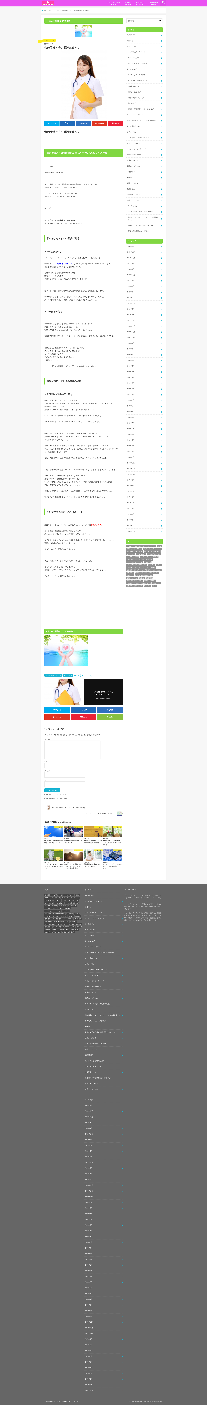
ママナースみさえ (147, 559)
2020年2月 (130, 383)
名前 (46, 761)
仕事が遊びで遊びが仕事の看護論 (136, 565)
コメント (47, 739)
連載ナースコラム (133, 200)
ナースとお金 (132, 206)
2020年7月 (130, 355)
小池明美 (129, 567)
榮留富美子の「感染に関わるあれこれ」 (147, 572)
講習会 (136, 586)
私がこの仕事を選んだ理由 (137, 63)
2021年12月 (131, 303)
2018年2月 (130, 451)
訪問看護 (129, 583)
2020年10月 (131, 337)
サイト (46, 780)
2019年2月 (130, 400)
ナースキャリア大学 (133, 557)
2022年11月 (131, 275)
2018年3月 (130, 446)
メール (47, 771)
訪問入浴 (152, 580)
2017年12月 (131, 463)
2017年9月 (130, 480)
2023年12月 (131, 252)
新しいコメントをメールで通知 (56, 794)
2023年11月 (131, 258)
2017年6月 (130, 497)
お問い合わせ (154, 3)
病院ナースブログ (134, 92)
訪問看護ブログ (133, 103)
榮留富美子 (130, 572)
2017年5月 (130, 503)
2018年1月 (130, 457)
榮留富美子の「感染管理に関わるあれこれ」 (144, 225)
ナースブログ (131, 69)
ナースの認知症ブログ (153, 554)
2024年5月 (130, 246)
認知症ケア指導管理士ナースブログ (141, 109)
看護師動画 (131, 189)
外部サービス (140, 3)
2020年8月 (130, 349)
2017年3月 (130, 514)
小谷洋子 (152, 567)
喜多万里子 (151, 565)
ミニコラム (147, 562)
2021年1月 (130, 320)
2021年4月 (130, 315)
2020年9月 (130, 343)
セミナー (158, 549)
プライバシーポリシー (63, 1401)
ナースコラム (68, 675)
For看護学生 (131, 35)
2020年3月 (130, 377)
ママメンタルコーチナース (136, 149)
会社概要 (77, 1401)
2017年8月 (130, 486)
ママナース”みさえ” (134, 143)
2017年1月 (130, 526)
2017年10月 (131, 474)
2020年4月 (130, 372)
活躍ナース (130, 575)
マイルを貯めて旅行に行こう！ (138, 137)
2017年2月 (130, 520)
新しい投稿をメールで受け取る (56, 798)
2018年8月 (130, 417)
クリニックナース (149, 549)
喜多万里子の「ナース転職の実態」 (141, 212)
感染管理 (129, 570)
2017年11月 (131, 469)
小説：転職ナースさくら (141, 567)
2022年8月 (130, 280)
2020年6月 (130, 360)
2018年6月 (130, 429)
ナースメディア (144, 1401)
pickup (78, 675)
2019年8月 (130, 394)
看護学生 (141, 578)
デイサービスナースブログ (137, 80)
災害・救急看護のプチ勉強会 (138, 231)
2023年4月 (130, 269)
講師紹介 (128, 3)
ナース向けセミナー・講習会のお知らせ (141, 120)
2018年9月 (130, 412)
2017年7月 (130, 491)
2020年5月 (130, 366)
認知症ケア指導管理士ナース (142, 583)
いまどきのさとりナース (54, 675)
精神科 (146, 580)
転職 (141, 586)
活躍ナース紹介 (132, 183)
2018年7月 (130, 423)
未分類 (129, 177)
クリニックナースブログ (136, 75)
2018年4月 (130, 440)
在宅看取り (131, 172)
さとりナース (87, 675)
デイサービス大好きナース (152, 551)
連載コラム (147, 586)
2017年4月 (130, 508)
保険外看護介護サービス (136, 155)
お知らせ (130, 41)
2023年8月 (130, 263)
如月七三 (159, 565)
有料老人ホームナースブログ (138, 86)
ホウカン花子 (131, 132)
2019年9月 (130, 389)
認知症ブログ (156, 583)
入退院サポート (132, 160)
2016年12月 (131, 531)
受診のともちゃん (133, 166)
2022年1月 (130, 298)
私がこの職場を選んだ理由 (135, 580)
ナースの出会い (133, 58)
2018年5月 (130, 434)
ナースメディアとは (113, 3)
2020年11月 (131, 332)
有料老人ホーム (138, 570)
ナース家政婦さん (133, 126)
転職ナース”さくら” (134, 194)
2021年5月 (130, 309)
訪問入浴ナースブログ (136, 98)
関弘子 (154, 586)
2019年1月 (130, 406)
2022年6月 (130, 286)
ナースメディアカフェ (135, 115)
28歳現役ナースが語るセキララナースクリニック (141, 546)
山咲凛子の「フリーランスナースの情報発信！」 (143, 218)
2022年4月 (130, 292)
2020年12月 (131, 326)
